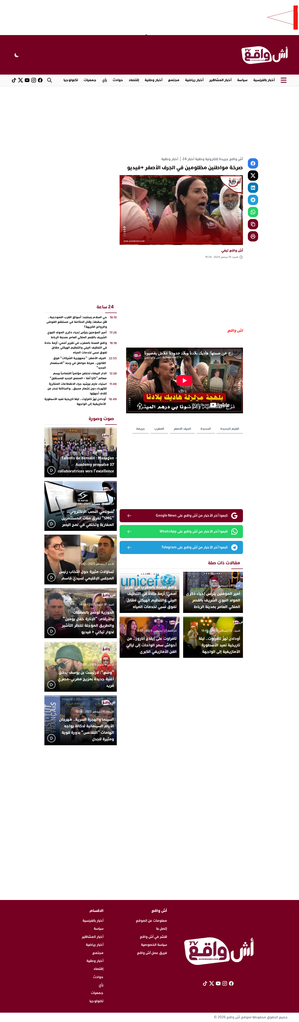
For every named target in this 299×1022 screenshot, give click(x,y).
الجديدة (205, 429)
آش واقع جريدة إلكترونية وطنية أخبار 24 (212, 159)
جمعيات (90, 80)
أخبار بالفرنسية (264, 80)
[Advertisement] (149, 121)
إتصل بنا (161, 928)
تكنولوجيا (71, 80)
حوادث (118, 80)
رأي (104, 80)
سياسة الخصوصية (154, 944)
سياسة (242, 80)
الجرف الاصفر (182, 429)
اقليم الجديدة (229, 429)
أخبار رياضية (194, 80)
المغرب (159, 429)
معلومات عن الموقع (151, 920)
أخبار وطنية (153, 80)
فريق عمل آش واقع (152, 952)
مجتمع (173, 80)
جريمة (140, 429)
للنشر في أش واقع (153, 936)
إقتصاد (134, 80)
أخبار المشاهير (220, 80)
